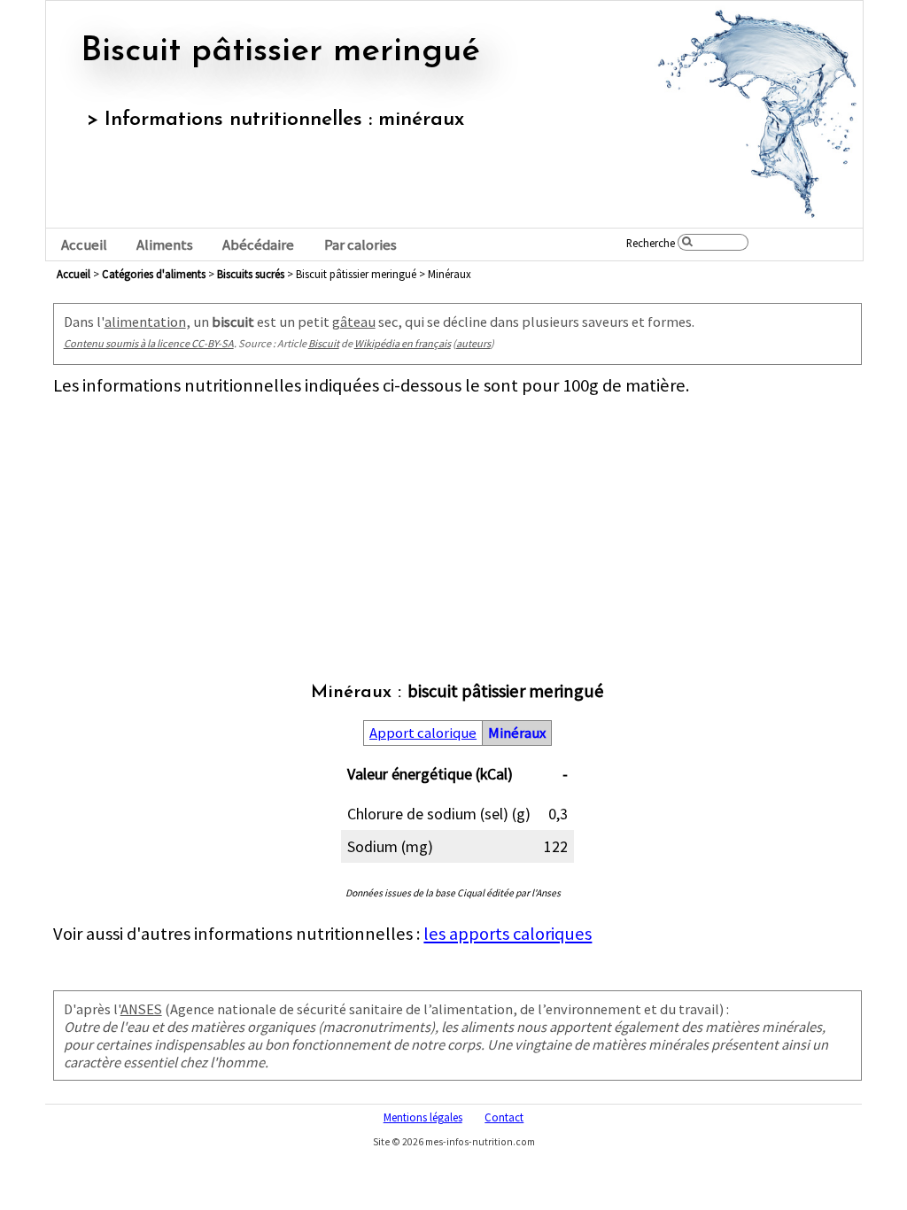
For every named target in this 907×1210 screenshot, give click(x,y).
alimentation (145, 321)
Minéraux (517, 733)
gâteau (354, 321)
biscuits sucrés (250, 274)
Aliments (164, 245)
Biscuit (323, 343)
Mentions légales (423, 1117)
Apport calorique (423, 733)
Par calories (360, 245)
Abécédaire (258, 245)
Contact (504, 1117)
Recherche (650, 243)
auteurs (473, 343)
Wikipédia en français (402, 343)
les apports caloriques (507, 933)
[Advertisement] (457, 521)
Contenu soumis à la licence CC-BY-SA (149, 343)
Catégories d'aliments (153, 274)
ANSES (141, 1009)
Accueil (84, 245)
